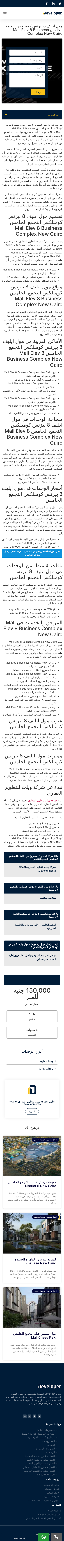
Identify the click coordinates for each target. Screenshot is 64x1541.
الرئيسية (50, 1452)
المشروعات (48, 1441)
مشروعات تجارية (46, 1430)
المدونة (51, 1444)
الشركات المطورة (45, 1448)
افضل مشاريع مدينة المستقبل (39, 1455)
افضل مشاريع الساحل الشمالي (39, 1467)
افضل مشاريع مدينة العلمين (40, 1459)
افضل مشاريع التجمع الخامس (39, 1470)
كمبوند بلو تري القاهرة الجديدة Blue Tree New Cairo (35, 1261)
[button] (4, 13)
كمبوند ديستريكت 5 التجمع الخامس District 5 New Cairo (32, 1184)
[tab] (32, 1061)
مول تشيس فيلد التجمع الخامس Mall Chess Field (34, 1335)
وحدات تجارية (46, 1068)
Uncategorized (46, 1474)
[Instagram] (25, 1416)
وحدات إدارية (46, 1061)
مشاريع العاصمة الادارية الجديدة (38, 1433)
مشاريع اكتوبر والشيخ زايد (41, 1437)
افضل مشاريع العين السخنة (40, 1463)
